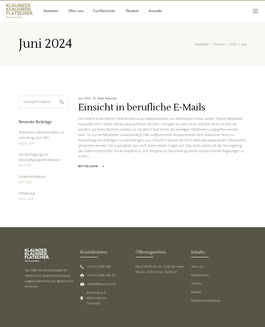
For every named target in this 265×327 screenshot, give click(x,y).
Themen (219, 44)
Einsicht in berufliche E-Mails (141, 107)
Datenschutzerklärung (205, 300)
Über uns (197, 267)
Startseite (202, 44)
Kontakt (196, 292)
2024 (233, 44)
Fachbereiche (200, 275)
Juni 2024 (84, 98)
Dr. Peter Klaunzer (105, 98)
